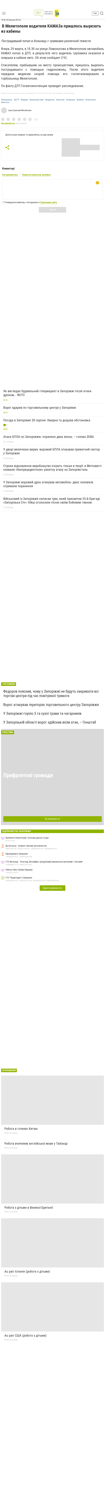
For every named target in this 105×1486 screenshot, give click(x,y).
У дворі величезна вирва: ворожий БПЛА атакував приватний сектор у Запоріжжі (51, 451)
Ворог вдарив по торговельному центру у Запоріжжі (39, 408)
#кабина (80, 100)
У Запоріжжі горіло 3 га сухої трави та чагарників (42, 713)
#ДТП (16, 100)
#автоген (5, 102)
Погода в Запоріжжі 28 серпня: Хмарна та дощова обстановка (46, 420)
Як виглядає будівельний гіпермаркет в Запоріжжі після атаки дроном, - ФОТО (47, 393)
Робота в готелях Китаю (21, 1129)
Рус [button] (95, 13)
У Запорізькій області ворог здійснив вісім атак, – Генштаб (49, 722)
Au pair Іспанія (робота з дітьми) (27, 1271)
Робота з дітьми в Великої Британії (28, 1207)
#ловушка (70, 100)
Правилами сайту (48, 202)
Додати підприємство (52, 888)
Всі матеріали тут (52, 819)
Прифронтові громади (28, 775)
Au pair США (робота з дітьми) (25, 1335)
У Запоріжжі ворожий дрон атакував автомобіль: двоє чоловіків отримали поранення (48, 484)
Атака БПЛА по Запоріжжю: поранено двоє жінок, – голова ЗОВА (48, 437)
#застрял (60, 100)
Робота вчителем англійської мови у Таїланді (36, 1143)
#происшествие (37, 100)
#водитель (50, 100)
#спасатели (90, 100)
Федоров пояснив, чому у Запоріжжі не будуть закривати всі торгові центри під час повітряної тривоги (51, 693)
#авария (24, 100)
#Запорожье (6, 100)
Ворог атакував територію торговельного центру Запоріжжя (51, 704)
